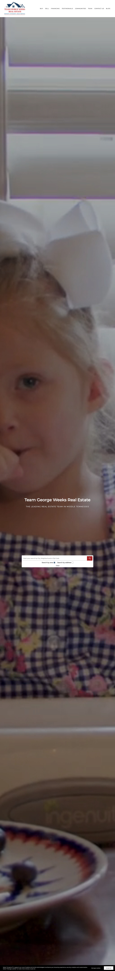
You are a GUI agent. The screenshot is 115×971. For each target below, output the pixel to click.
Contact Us (99, 8)
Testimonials (67, 8)
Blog (108, 8)
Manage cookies (95, 968)
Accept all (108, 968)
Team (90, 8)
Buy (41, 8)
